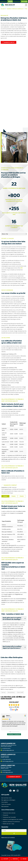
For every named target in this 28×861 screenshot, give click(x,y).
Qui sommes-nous (6, 798)
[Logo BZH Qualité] (8, 5)
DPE (21, 268)
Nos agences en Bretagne (8, 800)
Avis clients (4, 802)
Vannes (3, 692)
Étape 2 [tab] (14, 496)
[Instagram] (17, 790)
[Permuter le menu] (26, 5)
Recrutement (4, 806)
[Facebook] (10, 790)
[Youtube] (14, 790)
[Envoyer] (14, 833)
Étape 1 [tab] (5, 496)
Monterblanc (11, 692)
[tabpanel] (14, 489)
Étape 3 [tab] (22, 496)
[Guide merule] (14, 846)
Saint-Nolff (20, 692)
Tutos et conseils (6, 804)
